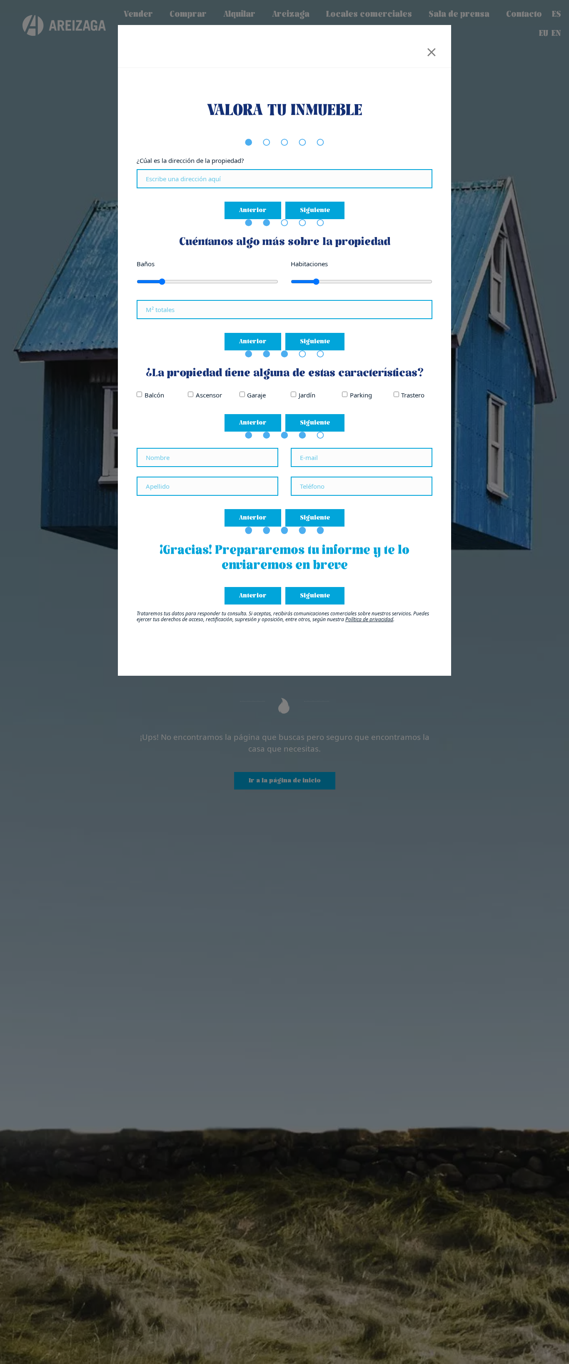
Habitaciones (309, 264)
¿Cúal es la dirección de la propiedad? (190, 160)
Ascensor (209, 395)
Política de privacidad (369, 619)
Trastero (412, 395)
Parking (361, 395)
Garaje (256, 395)
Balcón (154, 395)
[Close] (431, 49)
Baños (146, 264)
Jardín (307, 395)
